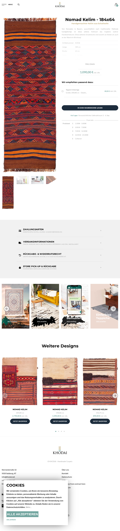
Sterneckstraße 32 (9, 470)
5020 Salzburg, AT (9, 473)
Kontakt (65, 473)
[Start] (60, 450)
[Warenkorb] (115, 4)
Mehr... (29, 507)
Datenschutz (67, 477)
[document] (35, 502)
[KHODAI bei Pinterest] (68, 515)
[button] (60, 230)
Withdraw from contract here (73, 484)
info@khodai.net (8, 477)
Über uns (65, 470)
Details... (84, 93)
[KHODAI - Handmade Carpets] (60, 4)
